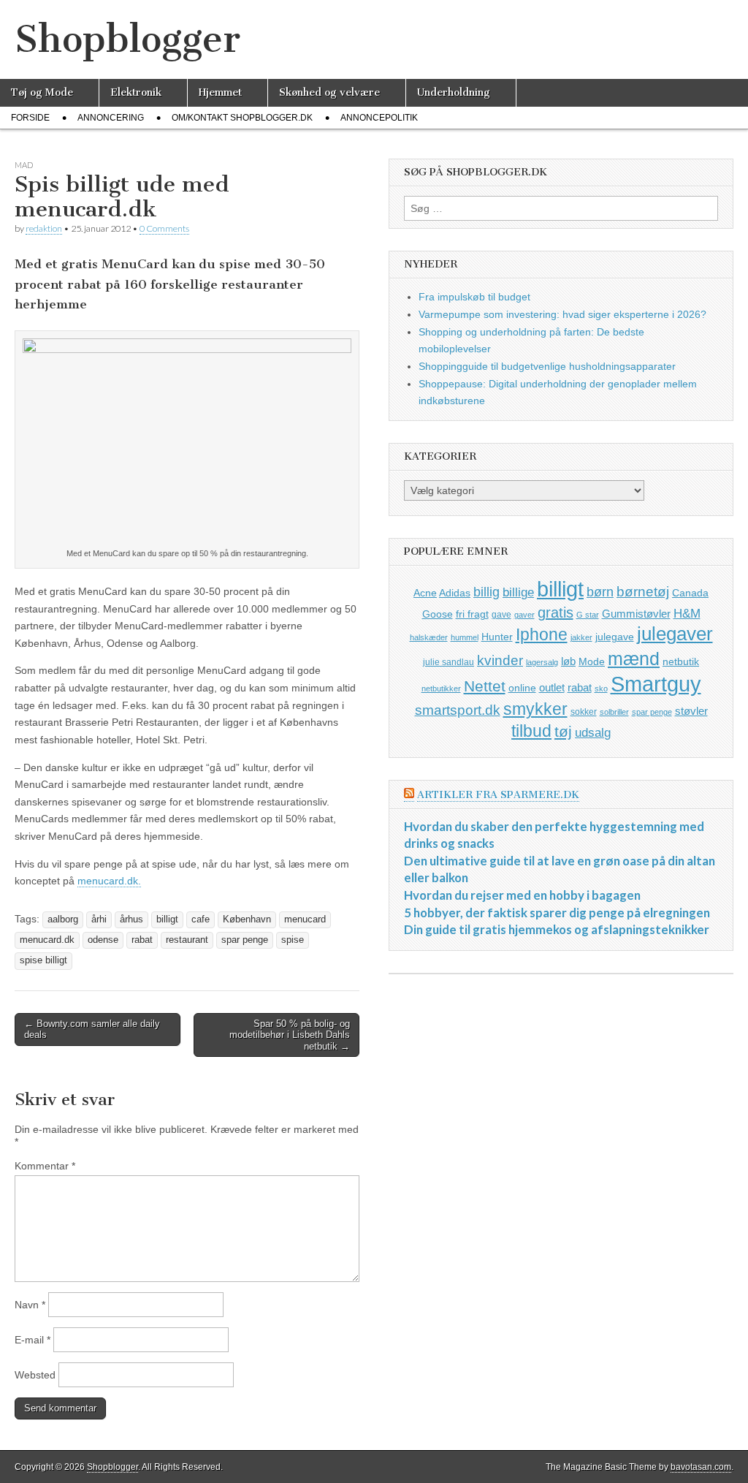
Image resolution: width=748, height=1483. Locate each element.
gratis (555, 612)
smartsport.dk (457, 710)
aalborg (62, 919)
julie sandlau (448, 662)
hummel (464, 637)
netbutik (681, 661)
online (522, 688)
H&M (687, 614)
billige (518, 592)
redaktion (44, 228)
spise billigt (43, 960)
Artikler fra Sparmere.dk (498, 795)
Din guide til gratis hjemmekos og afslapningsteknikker (556, 929)
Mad (24, 165)
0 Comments (164, 228)
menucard (305, 919)
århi (99, 919)
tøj (563, 731)
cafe (200, 919)
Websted (35, 1375)
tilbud (531, 730)
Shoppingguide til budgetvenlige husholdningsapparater (547, 366)
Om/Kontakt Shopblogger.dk (242, 118)
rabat (142, 940)
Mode (592, 661)
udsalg (593, 733)
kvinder (500, 660)
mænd (634, 658)
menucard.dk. (109, 881)
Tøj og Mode (42, 92)
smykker (535, 708)
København (247, 919)
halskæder (429, 637)
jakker (581, 637)
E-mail (32, 1340)
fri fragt (472, 614)
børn (600, 592)
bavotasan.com (701, 1467)
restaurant (187, 940)
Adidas (454, 593)
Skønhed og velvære (329, 92)
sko (601, 688)
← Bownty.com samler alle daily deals (92, 1029)
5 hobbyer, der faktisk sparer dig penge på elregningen (557, 912)
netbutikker (441, 688)
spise (292, 940)
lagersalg (542, 662)
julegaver (675, 634)
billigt (167, 919)
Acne (425, 593)
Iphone (542, 634)
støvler (691, 711)
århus (131, 919)
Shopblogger (127, 39)
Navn (30, 1305)
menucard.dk (47, 940)
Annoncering (110, 118)
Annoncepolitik (379, 118)
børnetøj (643, 591)
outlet (552, 687)
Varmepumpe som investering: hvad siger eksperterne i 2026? (562, 314)
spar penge (244, 940)
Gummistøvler (636, 613)
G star (587, 614)
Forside (30, 118)
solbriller (614, 712)
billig (486, 592)
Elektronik (135, 92)
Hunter (497, 636)
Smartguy (656, 684)
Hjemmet (220, 92)
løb (568, 661)
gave (501, 615)
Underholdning (453, 92)
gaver (524, 614)
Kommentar (45, 1166)
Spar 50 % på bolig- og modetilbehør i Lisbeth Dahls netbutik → (289, 1035)
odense (103, 940)
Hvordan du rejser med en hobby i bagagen (522, 895)
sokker (583, 712)
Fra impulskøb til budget (474, 297)
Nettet (484, 686)
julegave (614, 636)
